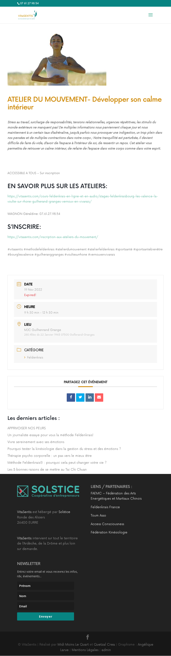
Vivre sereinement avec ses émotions (36, 442)
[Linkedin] (90, 397)
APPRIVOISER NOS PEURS (27, 428)
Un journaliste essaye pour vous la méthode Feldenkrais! (50, 435)
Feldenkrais (35, 357)
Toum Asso (98, 516)
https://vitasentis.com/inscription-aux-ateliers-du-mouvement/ (53, 237)
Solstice (64, 512)
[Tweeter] (80, 397)
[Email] (99, 397)
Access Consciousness (107, 524)
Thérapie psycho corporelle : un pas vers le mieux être (50, 456)
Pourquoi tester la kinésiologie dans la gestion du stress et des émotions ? (64, 449)
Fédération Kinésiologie (109, 532)
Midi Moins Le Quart (73, 645)
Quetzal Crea (104, 645)
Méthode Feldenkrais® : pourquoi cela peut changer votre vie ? (57, 463)
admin (106, 650)
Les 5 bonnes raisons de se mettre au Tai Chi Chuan (47, 470)
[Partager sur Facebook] (71, 397)
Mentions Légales (85, 650)
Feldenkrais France (105, 507)
